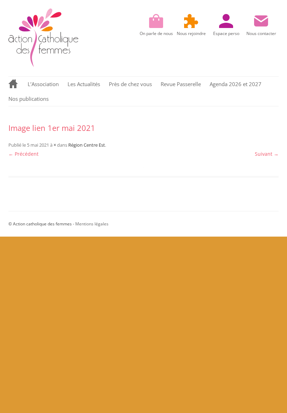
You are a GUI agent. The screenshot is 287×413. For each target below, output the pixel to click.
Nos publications (28, 98)
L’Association (43, 84)
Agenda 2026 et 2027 (235, 84)
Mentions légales (91, 224)
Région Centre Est (86, 145)
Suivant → (267, 153)
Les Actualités (84, 84)
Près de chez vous (130, 84)
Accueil (13, 84)
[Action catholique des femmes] (43, 65)
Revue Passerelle (181, 84)
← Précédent (23, 153)
